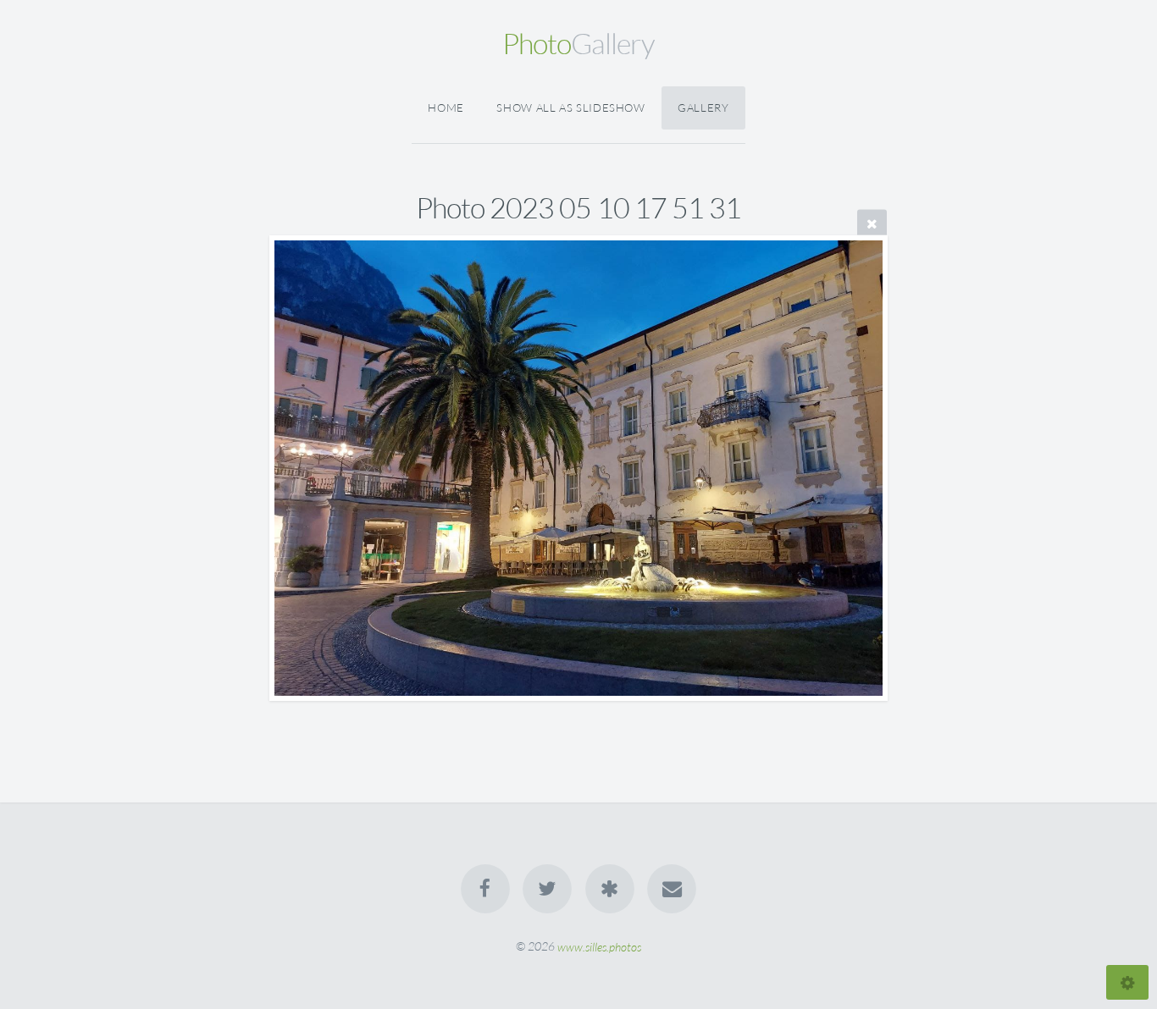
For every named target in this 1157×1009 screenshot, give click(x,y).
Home (446, 107)
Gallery (703, 107)
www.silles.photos (599, 946)
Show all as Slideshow (570, 107)
